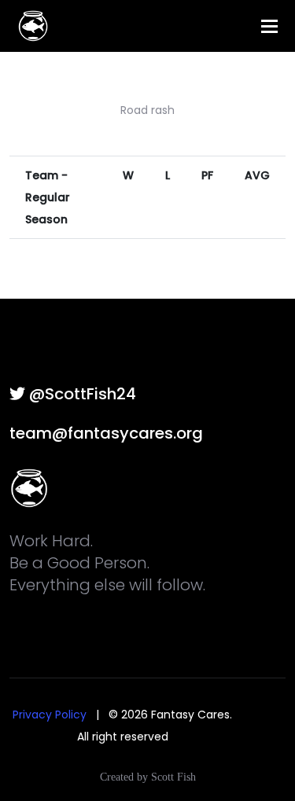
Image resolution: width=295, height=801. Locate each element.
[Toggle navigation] (269, 26)
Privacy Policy (50, 714)
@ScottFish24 (80, 394)
